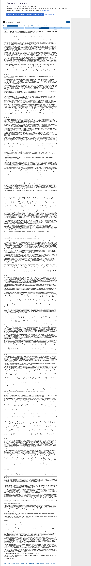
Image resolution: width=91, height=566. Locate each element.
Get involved (40, 25)
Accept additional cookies (16, 14)
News (58, 27)
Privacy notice (42, 563)
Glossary (8, 563)
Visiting (46, 25)
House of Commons (7, 27)
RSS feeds (62, 19)
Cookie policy (47, 563)
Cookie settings (50, 14)
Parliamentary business (12, 25)
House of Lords (16, 27)
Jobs (26, 563)
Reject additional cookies (34, 14)
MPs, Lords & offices (23, 25)
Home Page (55, 29)
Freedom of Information (20, 563)
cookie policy (46, 10)
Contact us (68, 19)
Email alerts (57, 19)
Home (4, 25)
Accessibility (51, 19)
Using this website (31, 563)
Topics (61, 27)
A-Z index (4, 563)
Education (51, 25)
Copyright (37, 563)
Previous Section (6, 29)
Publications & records (44, 27)
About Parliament (33, 25)
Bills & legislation (28, 27)
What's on (22, 27)
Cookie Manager (52, 563)
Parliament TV (53, 27)
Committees (35, 27)
